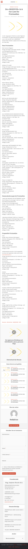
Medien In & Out (14, 7)
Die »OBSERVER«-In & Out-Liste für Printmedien (18, 369)
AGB (13, 546)
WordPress (24, 544)
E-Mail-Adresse (6, 454)
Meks (15, 544)
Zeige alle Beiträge (14, 425)
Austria (4, 322)
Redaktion (22, 16)
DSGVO (9, 546)
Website (4, 460)
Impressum (17, 546)
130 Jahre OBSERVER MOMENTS (12, 529)
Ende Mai (10, 322)
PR (20, 322)
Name (4, 448)
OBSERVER (15, 322)
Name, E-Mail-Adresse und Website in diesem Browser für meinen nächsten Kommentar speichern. (12, 468)
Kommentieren (14, 16)
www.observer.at (9, 502)
